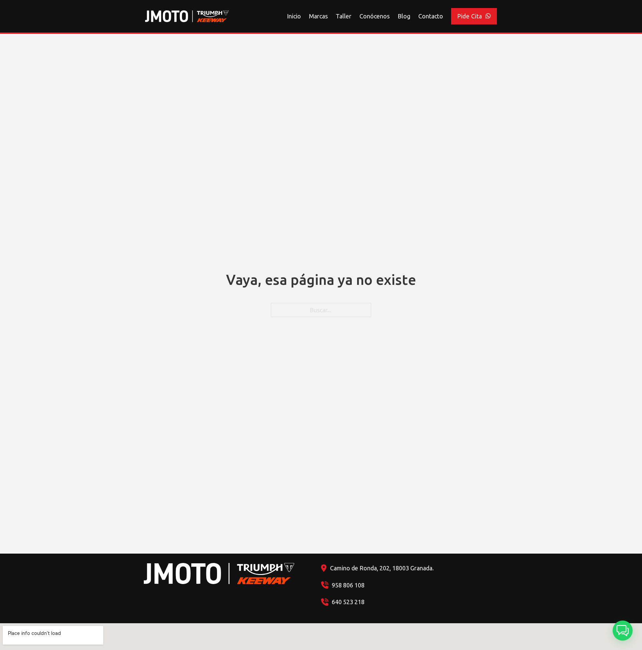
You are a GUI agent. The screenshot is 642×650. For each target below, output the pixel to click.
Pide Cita (469, 16)
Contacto (430, 16)
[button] (623, 631)
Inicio (294, 16)
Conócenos (374, 16)
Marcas (318, 16)
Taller (343, 16)
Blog (404, 16)
